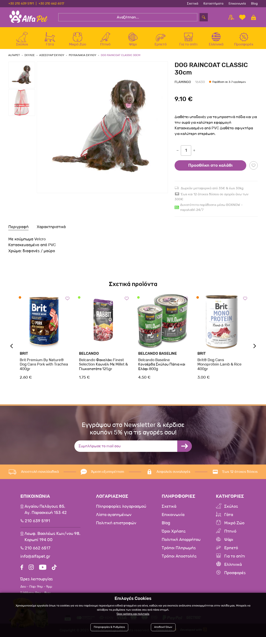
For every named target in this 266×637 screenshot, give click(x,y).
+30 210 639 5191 (21, 3)
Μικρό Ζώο (234, 523)
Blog (254, 3)
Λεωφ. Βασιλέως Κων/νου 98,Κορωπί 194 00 (52, 537)
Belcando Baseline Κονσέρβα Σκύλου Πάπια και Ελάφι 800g (161, 364)
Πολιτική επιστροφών (116, 523)
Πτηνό (230, 531)
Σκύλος (231, 506)
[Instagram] (31, 568)
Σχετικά (192, 3)
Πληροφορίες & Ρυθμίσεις (109, 627)
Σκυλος (30, 55)
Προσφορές (235, 573)
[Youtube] (42, 568)
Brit (24, 353)
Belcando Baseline (157, 353)
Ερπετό (231, 548)
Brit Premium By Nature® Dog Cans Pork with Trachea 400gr (44, 364)
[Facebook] (21, 568)
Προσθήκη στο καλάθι (210, 165)
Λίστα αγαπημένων (114, 514)
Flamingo (183, 82)
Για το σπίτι (234, 556)
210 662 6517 (37, 548)
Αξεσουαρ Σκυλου (51, 55)
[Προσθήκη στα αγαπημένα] (253, 165)
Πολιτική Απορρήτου (181, 539)
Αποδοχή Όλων (163, 627)
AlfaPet (14, 55)
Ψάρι (228, 539)
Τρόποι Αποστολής (179, 556)
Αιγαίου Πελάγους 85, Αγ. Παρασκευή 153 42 (46, 509)
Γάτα (228, 514)
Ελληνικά (233, 564)
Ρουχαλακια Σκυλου (82, 55)
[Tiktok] (54, 568)
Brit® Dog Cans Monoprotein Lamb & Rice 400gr (219, 364)
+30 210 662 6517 (51, 3)
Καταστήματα (213, 3)
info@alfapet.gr (35, 556)
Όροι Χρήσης (174, 531)
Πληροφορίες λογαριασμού (121, 506)
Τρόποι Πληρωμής (179, 548)
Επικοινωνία (237, 3)
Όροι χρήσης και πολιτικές (133, 614)
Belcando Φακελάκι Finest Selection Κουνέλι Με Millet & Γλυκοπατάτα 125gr (103, 364)
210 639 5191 (37, 521)
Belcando (89, 353)
